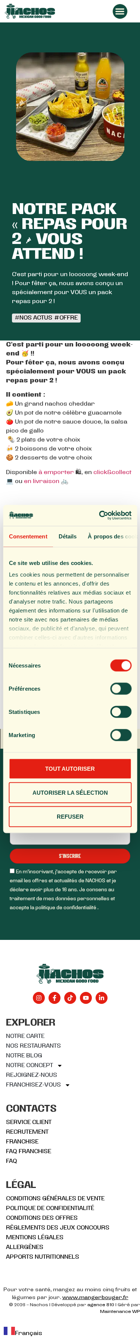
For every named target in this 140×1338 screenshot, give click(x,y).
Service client (29, 1122)
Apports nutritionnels (42, 1257)
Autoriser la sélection (70, 792)
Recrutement (27, 1132)
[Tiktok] (70, 998)
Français (28, 1334)
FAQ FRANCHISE (28, 1152)
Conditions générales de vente (55, 1199)
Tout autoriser (70, 768)
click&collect (112, 473)
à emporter (56, 473)
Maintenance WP (120, 1312)
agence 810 (100, 1305)
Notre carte (25, 1036)
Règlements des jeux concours (57, 1228)
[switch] (120, 688)
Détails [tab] (67, 536)
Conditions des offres (42, 1218)
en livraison (41, 482)
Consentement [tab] (28, 536)
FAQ (11, 1161)
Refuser (70, 816)
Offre (68, 318)
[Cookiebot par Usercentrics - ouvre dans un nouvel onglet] (99, 515)
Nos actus (35, 318)
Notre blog (24, 1056)
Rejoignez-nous (31, 1075)
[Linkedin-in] (102, 998)
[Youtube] (86, 998)
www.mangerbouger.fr (95, 1298)
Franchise (22, 1142)
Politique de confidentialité (50, 1209)
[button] (120, 11)
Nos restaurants (33, 1046)
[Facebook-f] (54, 998)
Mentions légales (34, 1238)
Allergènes (24, 1247)
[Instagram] (39, 998)
